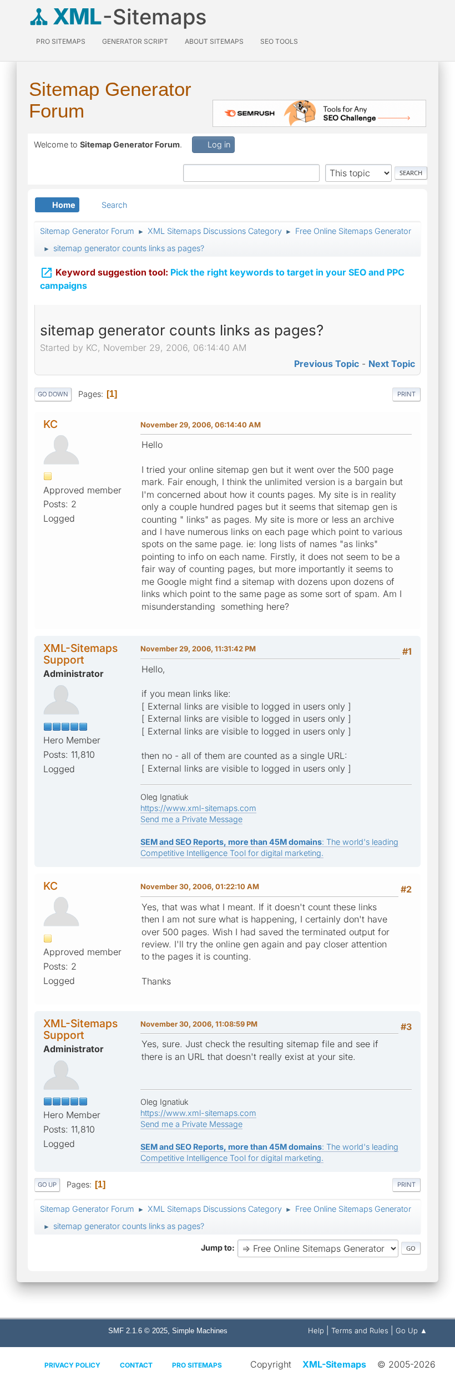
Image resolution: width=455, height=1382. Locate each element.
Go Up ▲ (411, 1330)
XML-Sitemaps (334, 1364)
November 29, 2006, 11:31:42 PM (198, 648)
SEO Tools (279, 41)
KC (50, 424)
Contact (136, 1365)
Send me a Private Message (191, 819)
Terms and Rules (359, 1330)
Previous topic (326, 363)
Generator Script (135, 41)
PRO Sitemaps (60, 41)
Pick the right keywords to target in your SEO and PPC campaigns (222, 278)
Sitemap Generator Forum (110, 99)
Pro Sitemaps (197, 1365)
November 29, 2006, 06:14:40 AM (200, 424)
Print (406, 394)
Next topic (391, 363)
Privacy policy (72, 1365)
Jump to (216, 1247)
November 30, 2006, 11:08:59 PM (198, 1023)
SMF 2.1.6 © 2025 (138, 1331)
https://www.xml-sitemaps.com (198, 808)
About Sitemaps (214, 41)
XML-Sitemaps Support (80, 653)
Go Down (53, 394)
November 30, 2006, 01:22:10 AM (199, 886)
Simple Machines (200, 1331)
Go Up (47, 1185)
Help (316, 1330)
